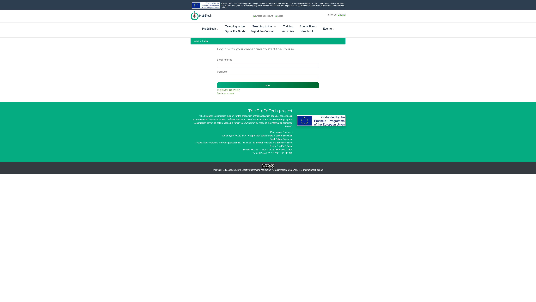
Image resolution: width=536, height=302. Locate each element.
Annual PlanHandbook (307, 29)
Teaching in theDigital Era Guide (235, 29)
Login (280, 16)
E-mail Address (224, 59)
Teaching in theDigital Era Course (262, 29)
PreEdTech (209, 28)
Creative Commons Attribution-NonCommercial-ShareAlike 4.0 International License (282, 170)
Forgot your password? (228, 90)
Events (327, 28)
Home (196, 41)
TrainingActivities (288, 29)
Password (222, 72)
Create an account (264, 16)
